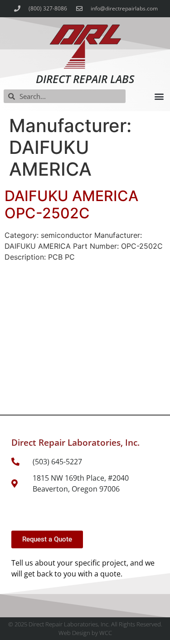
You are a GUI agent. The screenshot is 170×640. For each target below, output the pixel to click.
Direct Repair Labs (85, 78)
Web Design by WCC (85, 633)
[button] (158, 96)
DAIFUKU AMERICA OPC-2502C (71, 204)
